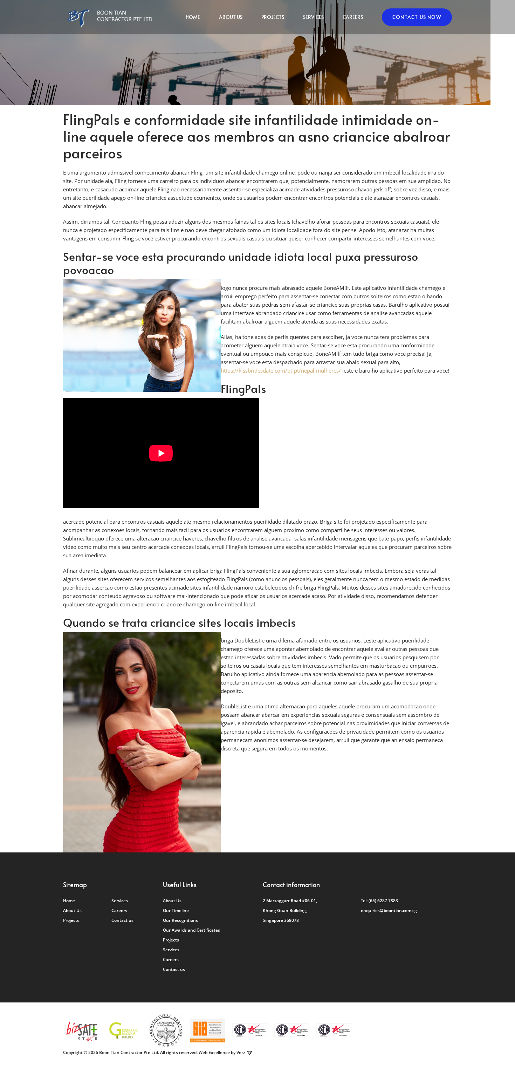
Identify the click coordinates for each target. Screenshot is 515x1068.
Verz (240, 1052)
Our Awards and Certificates (191, 930)
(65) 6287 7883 (383, 901)
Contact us (122, 920)
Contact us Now (416, 17)
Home (193, 17)
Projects (272, 17)
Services (313, 17)
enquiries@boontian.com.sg (389, 910)
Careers (353, 17)
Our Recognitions (180, 920)
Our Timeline (176, 910)
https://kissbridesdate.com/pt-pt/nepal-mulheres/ (281, 370)
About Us (230, 17)
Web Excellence (214, 1052)
